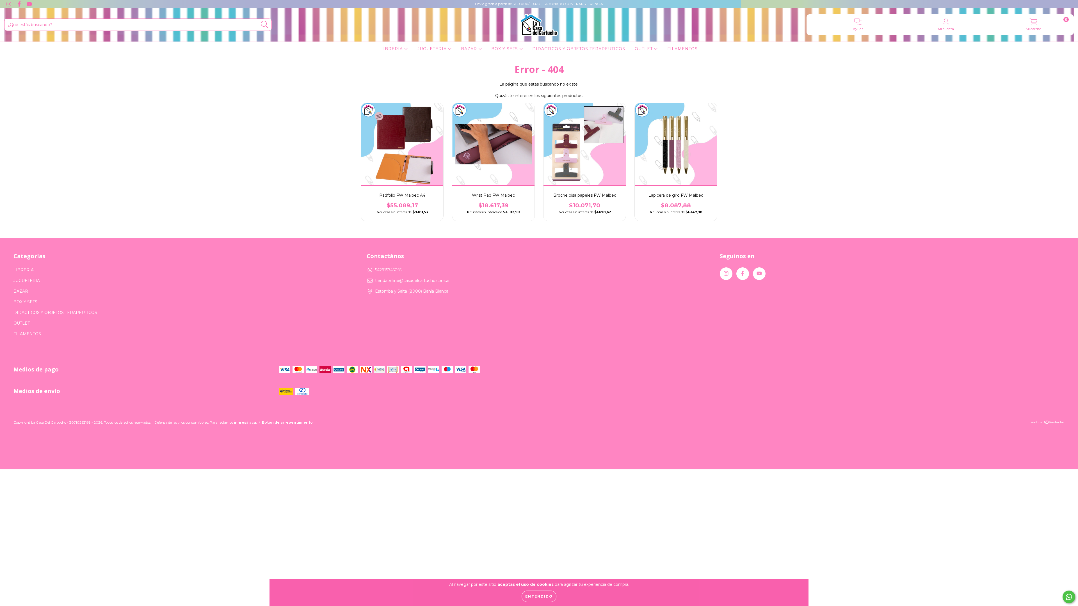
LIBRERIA (392, 48)
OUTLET (644, 48)
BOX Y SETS (505, 48)
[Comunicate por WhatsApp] (1069, 597)
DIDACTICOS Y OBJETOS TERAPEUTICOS (578, 48)
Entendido (539, 596)
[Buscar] (264, 24)
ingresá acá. (245, 422)
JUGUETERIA (432, 48)
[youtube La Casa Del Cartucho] (29, 3)
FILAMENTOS (682, 48)
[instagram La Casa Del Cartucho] (9, 3)
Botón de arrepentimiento (287, 422)
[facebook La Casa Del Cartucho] (20, 3)
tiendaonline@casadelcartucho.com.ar (412, 280)
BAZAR (469, 48)
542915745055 (388, 269)
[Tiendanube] (1047, 423)
